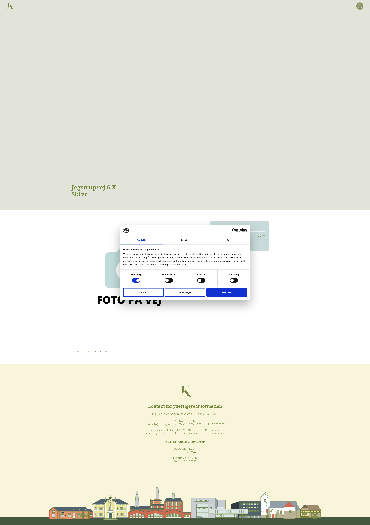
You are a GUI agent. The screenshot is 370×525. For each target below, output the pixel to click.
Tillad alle (226, 292)
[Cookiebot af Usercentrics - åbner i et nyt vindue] (234, 230)
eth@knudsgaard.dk (164, 424)
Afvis (143, 292)
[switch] (169, 280)
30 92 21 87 (218, 424)
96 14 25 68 (195, 424)
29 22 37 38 (217, 433)
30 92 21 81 (190, 461)
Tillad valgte (185, 292)
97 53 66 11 (212, 414)
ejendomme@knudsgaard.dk (176, 414)
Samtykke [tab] (142, 240)
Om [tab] (228, 240)
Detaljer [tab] (185, 240)
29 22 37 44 (190, 452)
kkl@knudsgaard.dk (164, 433)
